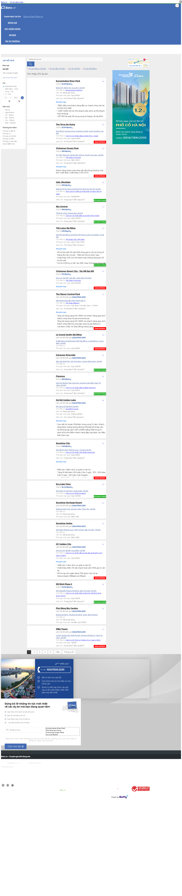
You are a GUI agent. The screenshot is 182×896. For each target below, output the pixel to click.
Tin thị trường (12, 41)
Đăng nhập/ (29, 16)
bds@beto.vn (12, 763)
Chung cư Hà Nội (9, 136)
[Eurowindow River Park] (62, 728)
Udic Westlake (63, 182)
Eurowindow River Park (68, 81)
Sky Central (62, 206)
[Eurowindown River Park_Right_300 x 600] (131, 107)
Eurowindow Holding (74, 90)
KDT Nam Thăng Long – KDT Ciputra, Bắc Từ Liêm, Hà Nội (78, 530)
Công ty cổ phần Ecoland (76, 493)
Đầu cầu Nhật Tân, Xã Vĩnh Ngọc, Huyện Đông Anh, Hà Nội (79, 361)
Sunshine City (63, 443)
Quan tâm (103, 80)
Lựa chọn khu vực (10, 78)
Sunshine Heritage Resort (69, 503)
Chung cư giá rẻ (9, 131)
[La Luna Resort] (62, 735)
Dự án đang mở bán (37, 69)
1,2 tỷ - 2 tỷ (9, 91)
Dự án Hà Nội (74, 69)
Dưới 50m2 (9, 112)
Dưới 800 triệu (11, 86)
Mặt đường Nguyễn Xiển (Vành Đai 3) (70, 301)
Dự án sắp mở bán (57, 69)
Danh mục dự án (12, 17)
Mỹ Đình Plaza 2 (64, 584)
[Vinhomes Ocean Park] (62, 732)
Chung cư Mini (8, 139)
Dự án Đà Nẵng (90, 69)
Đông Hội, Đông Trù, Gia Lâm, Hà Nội (70, 88)
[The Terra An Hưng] (62, 730)
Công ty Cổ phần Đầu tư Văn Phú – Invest (82, 136)
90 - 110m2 (9, 118)
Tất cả (7, 110)
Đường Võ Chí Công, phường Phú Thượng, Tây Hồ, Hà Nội (78, 189)
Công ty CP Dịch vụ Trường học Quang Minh (83, 640)
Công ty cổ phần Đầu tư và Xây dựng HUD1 (82, 216)
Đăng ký (39, 16)
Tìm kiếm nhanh (7, 767)
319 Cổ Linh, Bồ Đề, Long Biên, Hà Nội (70, 550)
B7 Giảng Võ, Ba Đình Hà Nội (67, 406)
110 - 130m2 (9, 120)
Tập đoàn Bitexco (72, 303)
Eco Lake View (63, 484)
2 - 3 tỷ (8, 94)
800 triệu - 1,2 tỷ (11, 89)
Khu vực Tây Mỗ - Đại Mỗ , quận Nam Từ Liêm (74, 278)
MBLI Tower (62, 629)
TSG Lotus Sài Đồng (65, 228)
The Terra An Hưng (65, 124)
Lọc (22, 98)
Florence (60, 376)
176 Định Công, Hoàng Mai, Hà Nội (69, 213)
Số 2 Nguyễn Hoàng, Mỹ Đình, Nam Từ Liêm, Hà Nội (76, 591)
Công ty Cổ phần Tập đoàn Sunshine (80, 452)
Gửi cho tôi (15, 746)
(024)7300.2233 (55, 669)
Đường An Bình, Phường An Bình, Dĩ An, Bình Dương (77, 615)
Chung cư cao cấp (10, 141)
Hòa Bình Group (72, 409)
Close (177, 5)
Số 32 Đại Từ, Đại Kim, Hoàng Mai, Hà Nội (72, 491)
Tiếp (58, 652)
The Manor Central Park (68, 294)
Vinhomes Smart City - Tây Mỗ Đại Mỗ (75, 271)
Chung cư (6, 133)
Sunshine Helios (64, 523)
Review (12, 35)
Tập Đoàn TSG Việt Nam (75, 239)
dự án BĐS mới (9, 144)
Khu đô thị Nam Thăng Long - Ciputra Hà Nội (73, 450)
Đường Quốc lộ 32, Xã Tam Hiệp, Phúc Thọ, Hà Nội (75, 509)
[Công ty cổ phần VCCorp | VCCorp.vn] (120, 789)
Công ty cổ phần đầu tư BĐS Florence (81, 388)
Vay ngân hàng (12, 29)
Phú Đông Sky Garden (67, 608)
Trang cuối (69, 652)
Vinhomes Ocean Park (67, 148)
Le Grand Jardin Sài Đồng (69, 335)
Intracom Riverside (65, 355)
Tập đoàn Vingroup (73, 157)
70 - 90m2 (9, 115)
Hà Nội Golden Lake (66, 400)
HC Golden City (63, 544)
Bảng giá (12, 23)
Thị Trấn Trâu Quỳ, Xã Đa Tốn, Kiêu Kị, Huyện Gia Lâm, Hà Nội (80, 155)
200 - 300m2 (10, 123)
